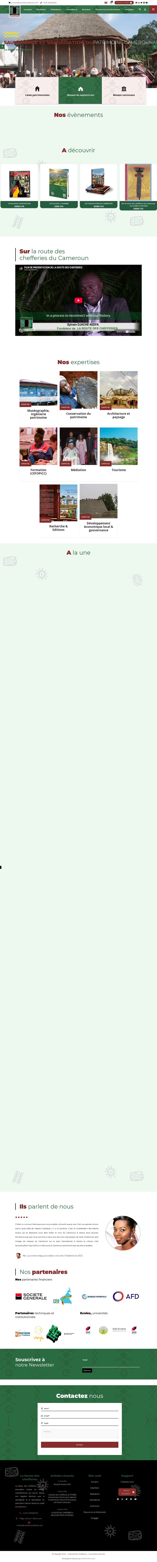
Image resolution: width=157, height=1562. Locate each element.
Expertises (95, 1488)
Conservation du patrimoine (78, 415)
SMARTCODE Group (88, 1559)
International (95, 1500)
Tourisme (119, 470)
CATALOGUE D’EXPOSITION (19, 203)
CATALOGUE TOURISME (59, 203)
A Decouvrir (94, 1506)
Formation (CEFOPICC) (38, 471)
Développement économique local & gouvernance (98, 526)
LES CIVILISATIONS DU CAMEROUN (99, 203)
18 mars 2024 (62, 1491)
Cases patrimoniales (37, 95)
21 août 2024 (62, 1481)
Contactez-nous (127, 1482)
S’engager (95, 1518)
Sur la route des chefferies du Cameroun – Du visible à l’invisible (138, 204)
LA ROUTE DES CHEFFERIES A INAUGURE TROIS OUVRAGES (62, 1513)
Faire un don (123, 2)
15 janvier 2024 (62, 1509)
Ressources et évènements (95, 1512)
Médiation (78, 470)
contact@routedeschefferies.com (24, 3)
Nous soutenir (126, 1492)
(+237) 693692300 (49, 3)
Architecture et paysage (118, 415)
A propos (94, 1482)
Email (85, 1360)
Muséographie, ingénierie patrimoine (38, 414)
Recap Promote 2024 (62, 1484)
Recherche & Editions (58, 528)
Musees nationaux (124, 95)
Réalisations (95, 1494)
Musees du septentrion (80, 95)
